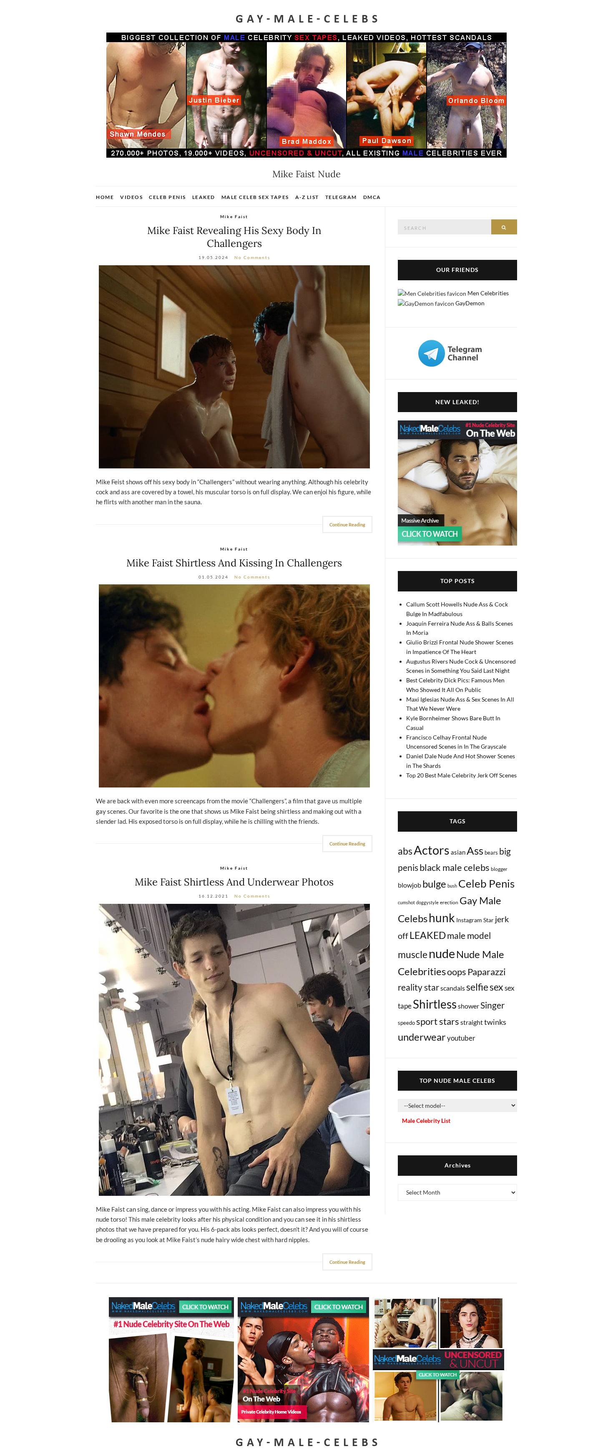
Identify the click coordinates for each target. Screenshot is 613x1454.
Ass (475, 850)
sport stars (437, 1021)
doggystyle (427, 902)
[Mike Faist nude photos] (234, 1050)
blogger (499, 869)
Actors (432, 850)
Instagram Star (475, 919)
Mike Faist (234, 216)
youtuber (461, 1038)
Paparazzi (486, 971)
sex (496, 987)
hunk (442, 918)
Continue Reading (347, 524)
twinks (495, 1022)
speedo (406, 1022)
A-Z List (307, 197)
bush (452, 885)
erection (449, 902)
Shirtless (435, 1004)
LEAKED (428, 935)
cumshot (406, 902)
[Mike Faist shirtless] (234, 366)
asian (458, 852)
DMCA (372, 197)
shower (468, 1006)
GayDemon (470, 303)
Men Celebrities (488, 293)
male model (469, 935)
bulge (434, 884)
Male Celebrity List (426, 1120)
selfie (477, 987)
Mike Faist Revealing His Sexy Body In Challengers (234, 237)
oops (456, 971)
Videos (131, 197)
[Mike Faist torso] (234, 685)
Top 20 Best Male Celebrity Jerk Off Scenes (461, 775)
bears (491, 852)
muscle (412, 954)
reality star (418, 987)
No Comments (252, 257)
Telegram (341, 197)
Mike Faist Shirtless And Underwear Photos (234, 881)
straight (471, 1022)
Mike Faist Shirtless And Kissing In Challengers (234, 562)
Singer (492, 1005)
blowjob (409, 885)
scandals (452, 988)
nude (442, 953)
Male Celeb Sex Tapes (255, 197)
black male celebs (455, 867)
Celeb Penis (167, 197)
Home (105, 197)
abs (405, 851)
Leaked (203, 197)
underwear (422, 1037)
